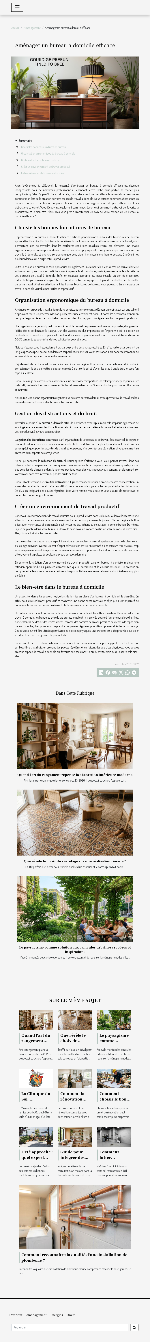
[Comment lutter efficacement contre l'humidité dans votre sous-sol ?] (114, 1136)
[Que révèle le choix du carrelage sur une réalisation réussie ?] (75, 823)
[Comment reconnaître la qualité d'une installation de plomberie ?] (75, 1217)
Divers (71, 1315)
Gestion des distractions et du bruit (40, 160)
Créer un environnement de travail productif (45, 166)
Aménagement (32, 28)
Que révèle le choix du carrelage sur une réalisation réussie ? (75, 861)
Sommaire (25, 140)
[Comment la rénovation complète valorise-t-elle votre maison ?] (75, 1078)
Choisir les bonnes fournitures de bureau (43, 147)
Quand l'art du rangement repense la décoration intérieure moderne (75, 775)
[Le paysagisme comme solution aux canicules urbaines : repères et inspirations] (75, 909)
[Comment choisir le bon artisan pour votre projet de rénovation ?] (114, 1078)
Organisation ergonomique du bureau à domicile (48, 153)
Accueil (15, 28)
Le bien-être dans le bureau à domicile (42, 173)
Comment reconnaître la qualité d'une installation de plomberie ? (74, 1257)
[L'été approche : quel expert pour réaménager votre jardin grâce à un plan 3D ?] (36, 1136)
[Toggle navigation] (17, 7)
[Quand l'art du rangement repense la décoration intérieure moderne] (75, 736)
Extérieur (15, 1315)
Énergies (56, 1315)
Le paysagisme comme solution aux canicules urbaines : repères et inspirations (75, 949)
